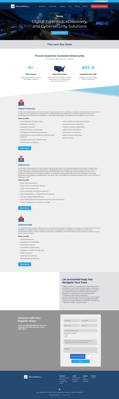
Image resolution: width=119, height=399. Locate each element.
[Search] (107, 1)
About (85, 6)
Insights (62, 6)
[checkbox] (80, 335)
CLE (69, 6)
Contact (93, 376)
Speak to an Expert (99, 6)
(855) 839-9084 (31, 325)
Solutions (42, 6)
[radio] (80, 335)
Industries (52, 6)
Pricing (77, 6)
